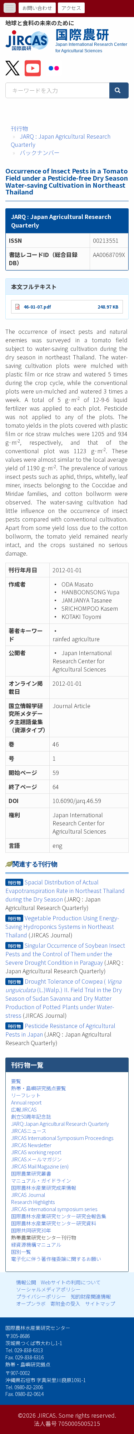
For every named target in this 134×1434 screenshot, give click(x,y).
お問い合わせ (37, 7)
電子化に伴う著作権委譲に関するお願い (56, 1258)
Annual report (26, 1102)
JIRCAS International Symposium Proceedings (62, 1137)
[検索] (119, 90)
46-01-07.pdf (37, 307)
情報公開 (26, 1282)
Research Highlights (33, 1201)
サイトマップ (100, 1303)
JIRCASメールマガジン (36, 1159)
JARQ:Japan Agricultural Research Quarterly (60, 1123)
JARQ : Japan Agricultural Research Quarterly (60, 140)
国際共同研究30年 (31, 1230)
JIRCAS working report (36, 1152)
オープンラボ (31, 1303)
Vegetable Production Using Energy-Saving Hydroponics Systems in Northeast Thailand (62, 926)
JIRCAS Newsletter (31, 1145)
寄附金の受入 (65, 1303)
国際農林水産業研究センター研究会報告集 (58, 1216)
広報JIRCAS (24, 1109)
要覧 (16, 1081)
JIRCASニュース (28, 1130)
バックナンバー (40, 152)
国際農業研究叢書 (31, 1173)
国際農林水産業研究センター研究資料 (53, 1223)
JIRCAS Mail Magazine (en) (40, 1166)
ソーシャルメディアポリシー (48, 1289)
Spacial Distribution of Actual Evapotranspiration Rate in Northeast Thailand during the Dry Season (65, 890)
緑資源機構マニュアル (36, 1244)
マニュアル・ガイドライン (41, 1180)
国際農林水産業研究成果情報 (43, 1187)
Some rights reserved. (87, 1415)
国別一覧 (21, 1251)
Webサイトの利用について (71, 1282)
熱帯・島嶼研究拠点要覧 (38, 1088)
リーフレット (26, 1095)
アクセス (71, 7)
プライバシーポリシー (41, 1296)
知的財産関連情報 (91, 1296)
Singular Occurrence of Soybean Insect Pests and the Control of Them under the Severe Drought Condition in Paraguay (65, 954)
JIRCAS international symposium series (54, 1209)
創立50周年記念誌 (31, 1116)
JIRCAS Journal (28, 1194)
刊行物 (19, 128)
